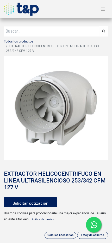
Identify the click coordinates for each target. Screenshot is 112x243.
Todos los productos (18, 41)
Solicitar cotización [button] (30, 203)
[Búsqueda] (103, 31)
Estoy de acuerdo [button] (92, 235)
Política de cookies (43, 219)
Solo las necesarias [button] (60, 235)
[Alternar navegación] (103, 9)
